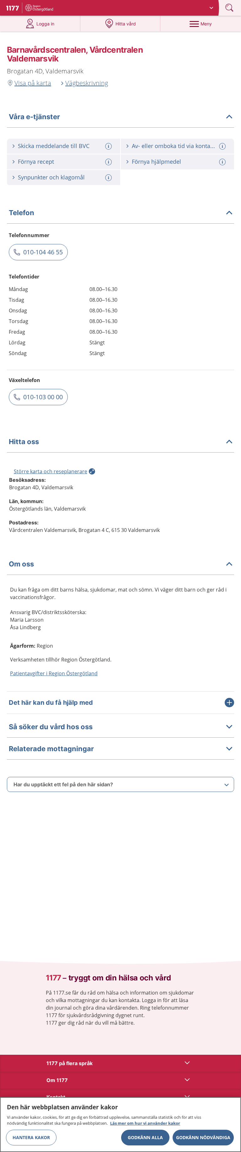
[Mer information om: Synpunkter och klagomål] (109, 177)
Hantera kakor (31, 1137)
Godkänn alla (145, 1137)
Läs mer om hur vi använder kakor (145, 1123)
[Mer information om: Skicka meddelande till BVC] (109, 146)
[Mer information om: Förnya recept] (109, 162)
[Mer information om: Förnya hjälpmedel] (223, 162)
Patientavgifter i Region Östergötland (54, 673)
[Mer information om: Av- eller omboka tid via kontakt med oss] (223, 146)
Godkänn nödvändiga (203, 1137)
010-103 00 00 (43, 397)
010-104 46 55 (43, 252)
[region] (120, 1124)
